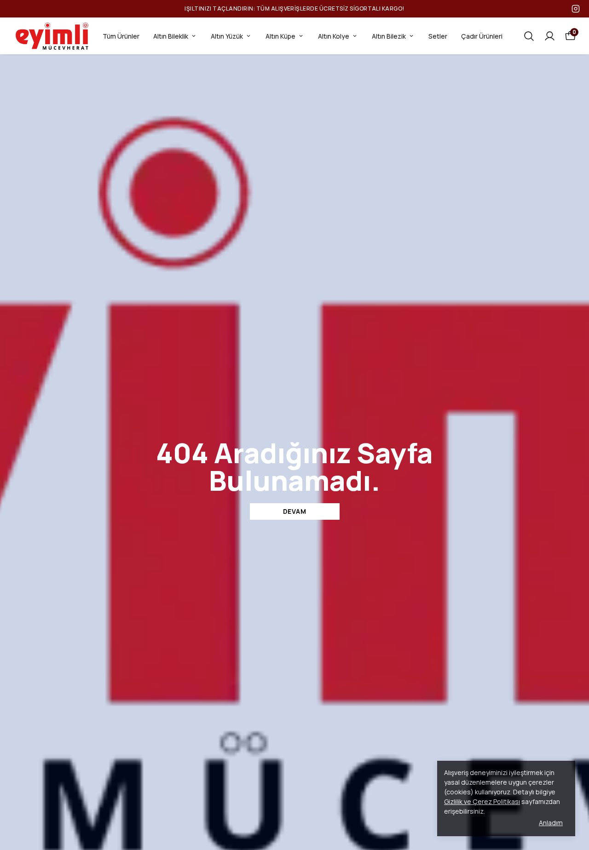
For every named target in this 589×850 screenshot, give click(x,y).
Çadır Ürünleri (481, 36)
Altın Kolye (333, 36)
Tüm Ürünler (121, 36)
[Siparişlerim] (549, 36)
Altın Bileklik (170, 36)
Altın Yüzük (227, 36)
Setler (437, 36)
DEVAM (294, 511)
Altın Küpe (280, 36)
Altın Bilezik (389, 36)
